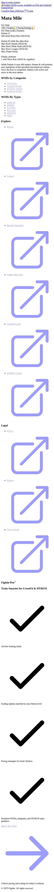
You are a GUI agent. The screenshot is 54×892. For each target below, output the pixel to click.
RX (3, 28)
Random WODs (14, 91)
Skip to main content (10, 2)
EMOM (10, 105)
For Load (11, 110)
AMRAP (11, 102)
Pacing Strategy (26, 28)
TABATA (11, 113)
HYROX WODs (14, 89)
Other (9, 115)
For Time (11, 108)
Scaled (11, 28)
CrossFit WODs (14, 86)
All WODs (12, 83)
